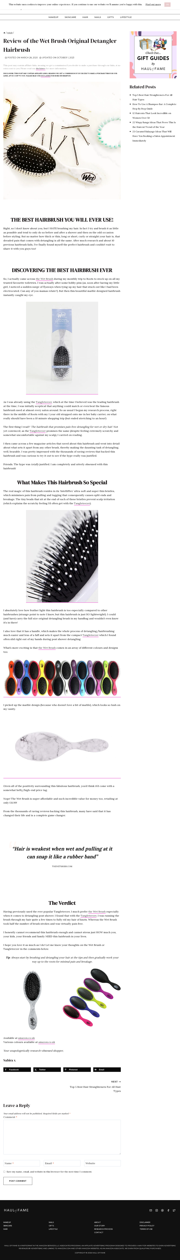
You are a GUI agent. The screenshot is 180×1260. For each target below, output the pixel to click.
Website (90, 1163)
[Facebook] (168, 1210)
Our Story (99, 1226)
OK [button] (167, 4)
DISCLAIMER (45, 76)
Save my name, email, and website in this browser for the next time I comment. (49, 1171)
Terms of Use (146, 1229)
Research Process (103, 1229)
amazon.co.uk (26, 1038)
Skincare (70, 17)
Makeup (53, 17)
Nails (97, 17)
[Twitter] (174, 1210)
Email (49, 1163)
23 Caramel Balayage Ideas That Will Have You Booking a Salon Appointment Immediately (153, 136)
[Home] (4, 33)
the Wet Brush (44, 278)
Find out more (153, 4)
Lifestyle (126, 17)
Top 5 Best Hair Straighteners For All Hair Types (95, 1086)
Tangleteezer (44, 402)
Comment (10, 1117)
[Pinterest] (162, 1210)
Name (9, 1163)
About (97, 1222)
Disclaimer (145, 1222)
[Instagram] (156, 1210)
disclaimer (40, 68)
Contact (98, 1232)
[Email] (150, 1210)
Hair (85, 17)
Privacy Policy (147, 1226)
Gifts (110, 17)
